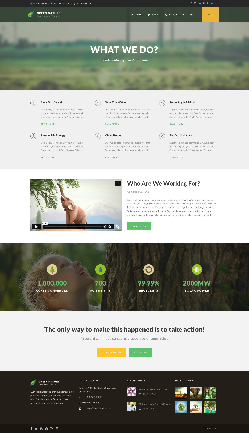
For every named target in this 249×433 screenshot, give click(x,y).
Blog (193, 14)
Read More (48, 124)
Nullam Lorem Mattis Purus (154, 403)
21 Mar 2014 (149, 394)
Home (139, 14)
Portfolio (176, 14)
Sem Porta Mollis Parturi (153, 389)
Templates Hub (211, 428)
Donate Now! (111, 352)
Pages (156, 14)
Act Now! (141, 352)
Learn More (139, 226)
